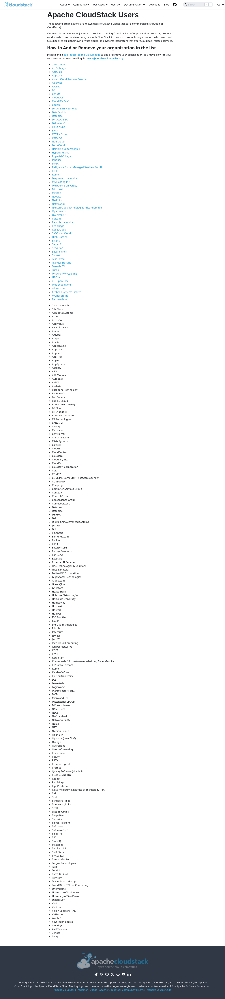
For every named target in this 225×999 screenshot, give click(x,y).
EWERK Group (60, 134)
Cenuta (56, 94)
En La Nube (58, 127)
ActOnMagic (59, 68)
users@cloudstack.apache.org (104, 58)
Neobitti (56, 196)
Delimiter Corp (60, 123)
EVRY (55, 130)
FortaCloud (58, 145)
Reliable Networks (62, 222)
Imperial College (61, 156)
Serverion (57, 248)
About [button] (63, 4)
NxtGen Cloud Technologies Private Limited (77, 207)
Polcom (56, 218)
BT (53, 90)
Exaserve (57, 138)
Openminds (59, 211)
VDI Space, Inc (60, 281)
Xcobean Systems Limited (66, 292)
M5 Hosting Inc (61, 182)
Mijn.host (57, 189)
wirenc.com (59, 288)
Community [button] (80, 4)
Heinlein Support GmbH (66, 149)
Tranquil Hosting (61, 262)
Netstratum (59, 204)
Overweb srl (59, 215)
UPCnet (56, 277)
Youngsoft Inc (60, 295)
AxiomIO (57, 83)
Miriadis (56, 193)
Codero (56, 105)
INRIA (55, 163)
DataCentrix (59, 112)
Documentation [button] (133, 4)
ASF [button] (219, 4)
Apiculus (57, 72)
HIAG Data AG (60, 237)
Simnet (56, 255)
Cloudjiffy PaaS (60, 101)
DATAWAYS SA (60, 119)
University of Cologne (64, 273)
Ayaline (56, 86)
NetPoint (57, 200)
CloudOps (58, 97)
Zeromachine (59, 299)
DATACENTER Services (64, 108)
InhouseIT (58, 160)
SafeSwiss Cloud (61, 233)
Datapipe (57, 116)
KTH (54, 171)
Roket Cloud (59, 229)
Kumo (55, 174)
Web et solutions (61, 284)
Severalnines (59, 251)
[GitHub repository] (174, 4)
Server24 (57, 244)
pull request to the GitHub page (82, 54)
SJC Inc (56, 240)
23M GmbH (58, 64)
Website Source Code (159, 990)
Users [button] (114, 4)
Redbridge (58, 226)
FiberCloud (58, 141)
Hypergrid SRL (60, 152)
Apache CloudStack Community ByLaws (122, 990)
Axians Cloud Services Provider (70, 79)
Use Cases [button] (99, 4)
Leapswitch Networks (64, 178)
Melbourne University (64, 185)
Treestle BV (58, 266)
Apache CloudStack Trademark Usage (75, 990)
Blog (166, 4)
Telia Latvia (58, 259)
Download (154, 4)
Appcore (57, 75)
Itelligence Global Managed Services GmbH (77, 167)
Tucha (55, 270)
